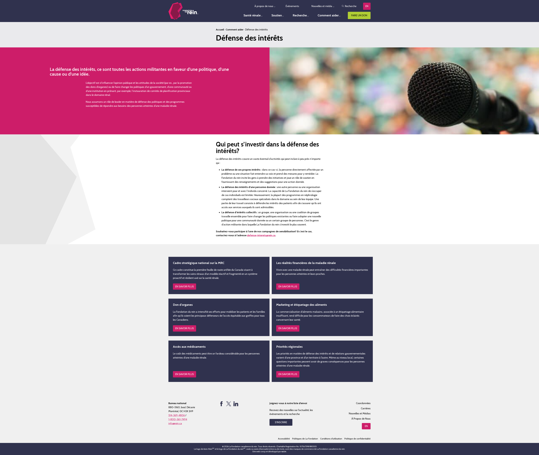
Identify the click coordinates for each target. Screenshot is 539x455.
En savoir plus (184, 286)
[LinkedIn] (235, 403)
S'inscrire (281, 422)
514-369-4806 (176, 415)
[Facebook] (221, 403)
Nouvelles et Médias (360, 413)
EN (366, 6)
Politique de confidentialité (357, 438)
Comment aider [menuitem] (328, 15)
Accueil (220, 29)
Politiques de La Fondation (305, 438)
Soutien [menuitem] (276, 15)
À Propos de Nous (361, 418)
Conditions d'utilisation (331, 438)
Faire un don (359, 15)
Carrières (366, 408)
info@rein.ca (175, 423)
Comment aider (234, 29)
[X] (228, 403)
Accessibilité (284, 438)
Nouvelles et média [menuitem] (321, 6)
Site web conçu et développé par (269, 451)
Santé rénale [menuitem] (252, 15)
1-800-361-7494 (177, 419)
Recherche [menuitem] (300, 15)
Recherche (350, 6)
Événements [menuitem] (292, 6)
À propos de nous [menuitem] (263, 6)
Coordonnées (363, 403)
